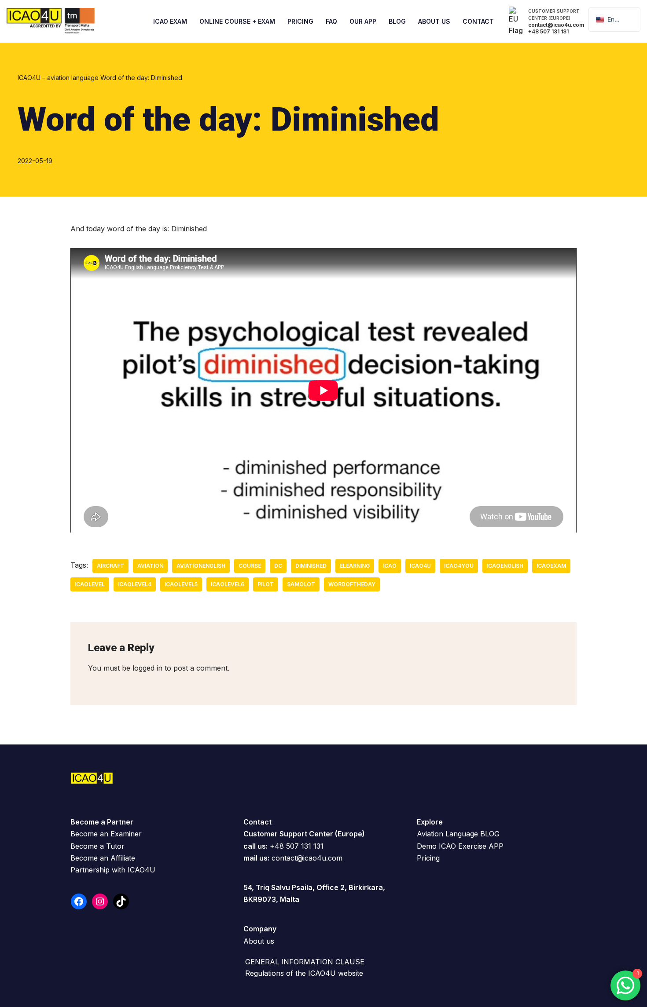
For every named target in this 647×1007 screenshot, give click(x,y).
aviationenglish (200, 565)
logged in (147, 668)
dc (278, 565)
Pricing (300, 21)
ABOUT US (434, 21)
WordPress (92, 995)
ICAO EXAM (170, 21)
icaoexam (551, 565)
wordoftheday (351, 584)
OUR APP (362, 21)
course (250, 565)
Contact (478, 21)
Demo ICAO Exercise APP (460, 846)
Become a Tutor (97, 846)
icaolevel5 (181, 584)
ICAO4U (420, 565)
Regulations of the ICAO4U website (304, 973)
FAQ (331, 21)
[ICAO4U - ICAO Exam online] (51, 21)
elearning (355, 565)
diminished (311, 565)
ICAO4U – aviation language (58, 77)
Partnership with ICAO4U (112, 869)
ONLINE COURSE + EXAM (237, 21)
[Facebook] (79, 901)
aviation (150, 565)
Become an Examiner (106, 833)
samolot (301, 584)
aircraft (110, 565)
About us (258, 941)
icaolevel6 (227, 584)
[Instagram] (100, 901)
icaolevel (90, 584)
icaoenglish (505, 565)
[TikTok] (121, 901)
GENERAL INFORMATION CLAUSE (304, 961)
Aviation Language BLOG (458, 833)
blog (397, 21)
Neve (15, 995)
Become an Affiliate (102, 858)
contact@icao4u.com (307, 858)
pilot (265, 584)
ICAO (390, 565)
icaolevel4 (134, 584)
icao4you (459, 565)
